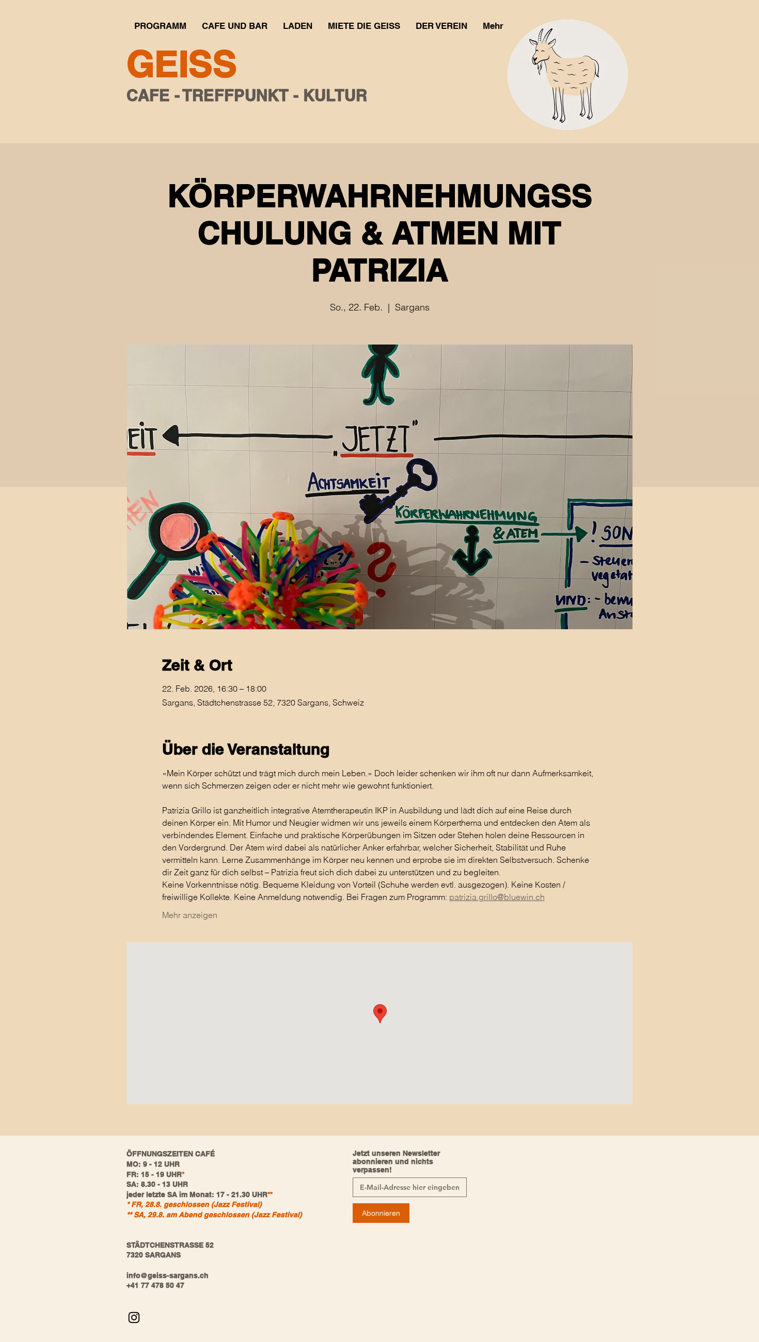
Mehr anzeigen (189, 915)
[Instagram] (133, 1317)
